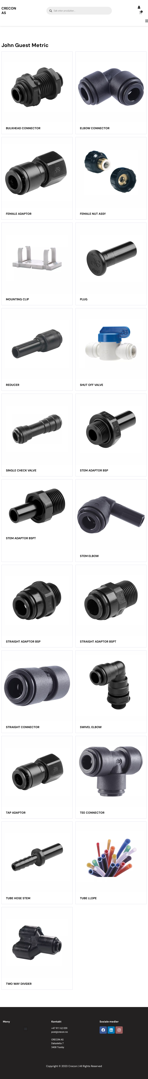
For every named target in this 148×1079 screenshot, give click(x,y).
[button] (74, 21)
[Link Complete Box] (37, 93)
